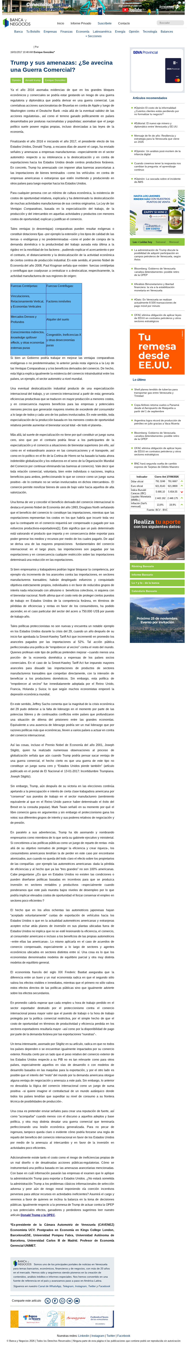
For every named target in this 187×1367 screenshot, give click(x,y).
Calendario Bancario (144, 591)
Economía (82, 31)
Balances (167, 31)
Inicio (60, 23)
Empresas (50, 31)
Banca (18, 31)
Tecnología (150, 31)
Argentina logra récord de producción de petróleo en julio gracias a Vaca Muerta (157, 422)
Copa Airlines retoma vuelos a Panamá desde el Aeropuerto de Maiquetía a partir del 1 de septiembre (156, 408)
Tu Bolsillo (33, 31)
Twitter (92, 1286)
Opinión (134, 31)
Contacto (124, 23)
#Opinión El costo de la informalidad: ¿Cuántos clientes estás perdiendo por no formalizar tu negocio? (156, 111)
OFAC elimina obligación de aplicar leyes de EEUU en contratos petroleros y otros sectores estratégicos (157, 318)
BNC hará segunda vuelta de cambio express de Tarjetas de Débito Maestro (156, 465)
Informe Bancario (142, 574)
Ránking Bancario (143, 566)
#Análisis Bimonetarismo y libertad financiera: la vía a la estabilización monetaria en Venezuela (154, 287)
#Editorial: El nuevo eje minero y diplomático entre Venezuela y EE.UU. (156, 125)
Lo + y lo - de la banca (145, 582)
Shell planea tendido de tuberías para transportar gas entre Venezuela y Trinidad (156, 392)
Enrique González (55, 80)
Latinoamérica (102, 31)
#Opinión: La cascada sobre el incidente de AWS (157, 180)
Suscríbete (105, 23)
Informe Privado (81, 23)
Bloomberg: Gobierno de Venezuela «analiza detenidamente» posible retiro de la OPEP (156, 271)
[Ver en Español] (184, 2)
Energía (120, 31)
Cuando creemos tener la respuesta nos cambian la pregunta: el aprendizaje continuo (157, 166)
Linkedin (84, 1335)
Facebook (104, 1286)
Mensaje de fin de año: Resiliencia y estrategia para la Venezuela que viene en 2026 (156, 138)
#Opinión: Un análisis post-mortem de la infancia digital (157, 153)
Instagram (81, 1286)
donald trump (33, 80)
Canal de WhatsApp (49, 1286)
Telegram (68, 1286)
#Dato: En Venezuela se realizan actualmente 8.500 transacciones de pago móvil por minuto (155, 302)
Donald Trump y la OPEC (38, 1215)
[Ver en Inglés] (179, 2)
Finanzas (66, 31)
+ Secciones (93, 36)
